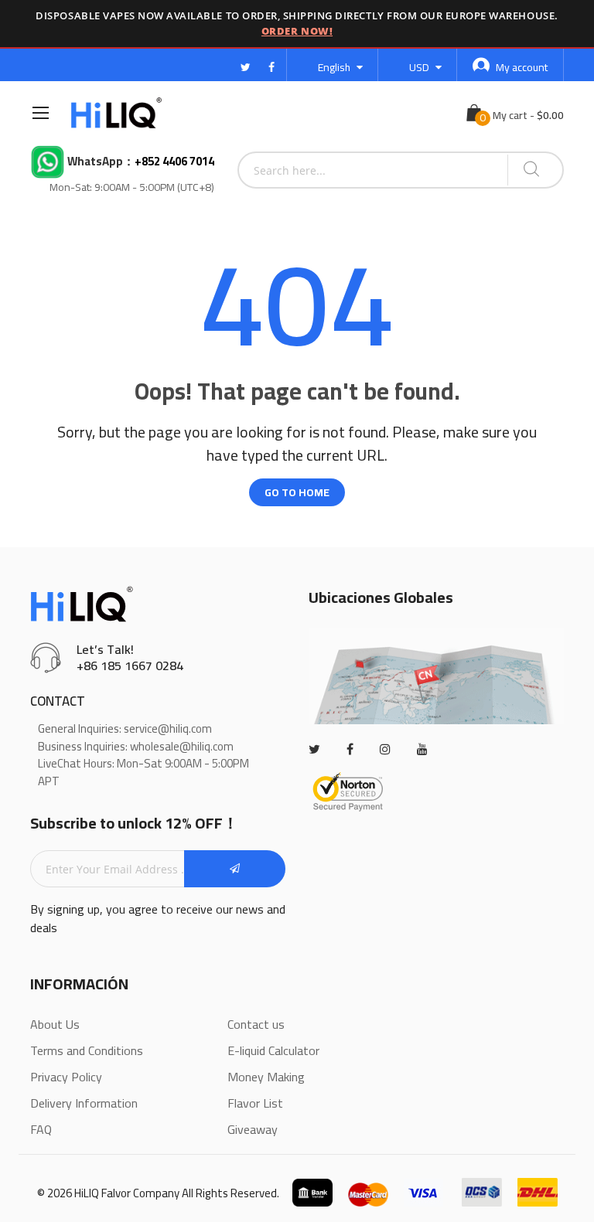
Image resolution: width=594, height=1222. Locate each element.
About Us (55, 1024)
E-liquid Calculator (273, 1050)
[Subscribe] (234, 868)
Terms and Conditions (86, 1050)
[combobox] (373, 170)
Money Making (266, 1076)
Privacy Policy (66, 1076)
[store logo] (116, 112)
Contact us (256, 1024)
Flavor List (255, 1103)
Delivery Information (84, 1103)
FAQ (41, 1129)
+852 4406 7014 (174, 162)
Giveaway (252, 1129)
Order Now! (297, 31)
